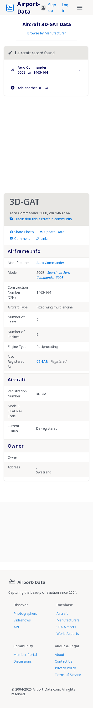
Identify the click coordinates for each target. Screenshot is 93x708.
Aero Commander (50, 262)
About (59, 654)
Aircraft (62, 613)
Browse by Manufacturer (46, 33)
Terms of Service (68, 674)
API (16, 627)
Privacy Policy (65, 668)
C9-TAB (42, 361)
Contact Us (63, 661)
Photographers (25, 613)
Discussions (22, 661)
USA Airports (66, 627)
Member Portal (25, 654)
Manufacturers (68, 620)
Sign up (52, 7)
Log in (65, 7)
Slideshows (22, 620)
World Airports (68, 633)
